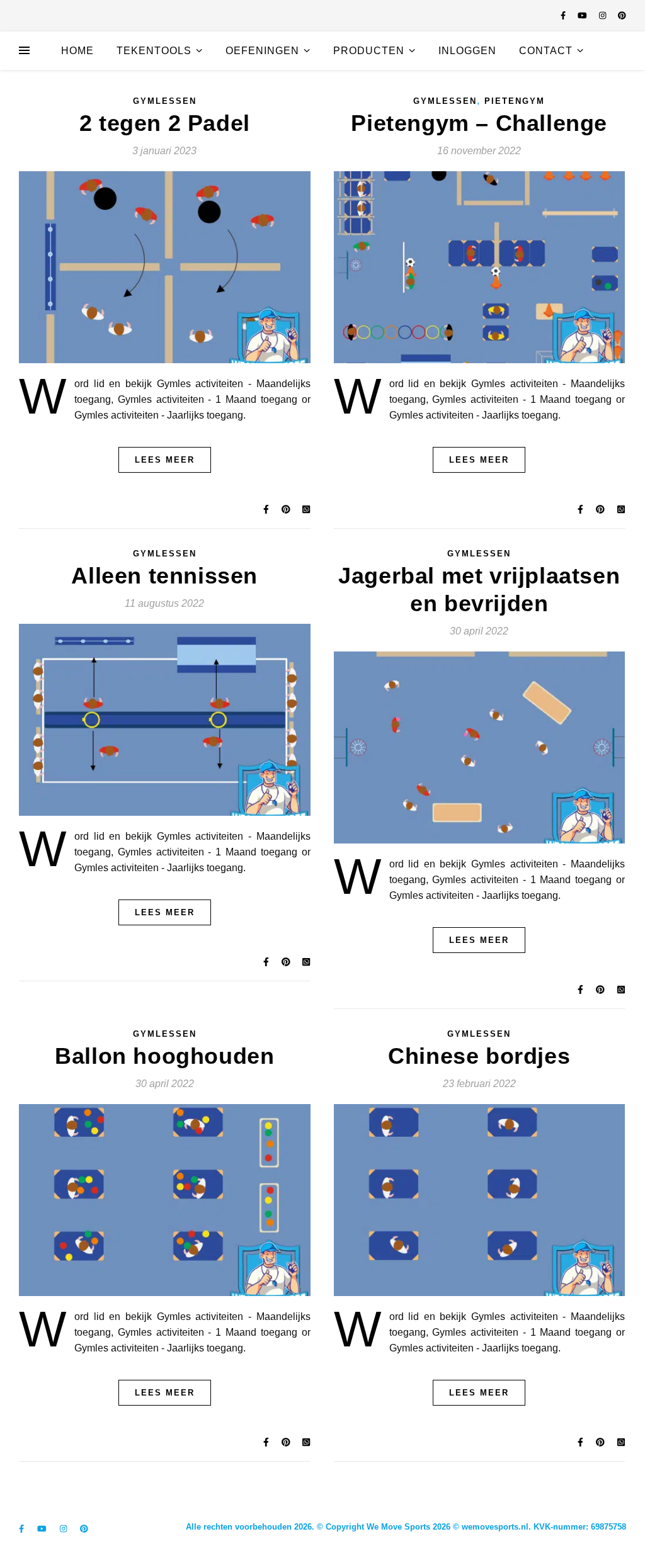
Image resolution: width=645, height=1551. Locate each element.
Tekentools (154, 50)
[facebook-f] (564, 15)
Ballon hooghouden (164, 1056)
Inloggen (467, 50)
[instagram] (603, 15)
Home (77, 50)
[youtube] (584, 15)
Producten (368, 50)
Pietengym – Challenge (479, 123)
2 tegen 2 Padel (164, 123)
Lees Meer (165, 460)
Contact (546, 50)
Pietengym (514, 101)
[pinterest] (622, 15)
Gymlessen (165, 101)
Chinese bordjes (479, 1056)
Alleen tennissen (164, 576)
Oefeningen (262, 50)
